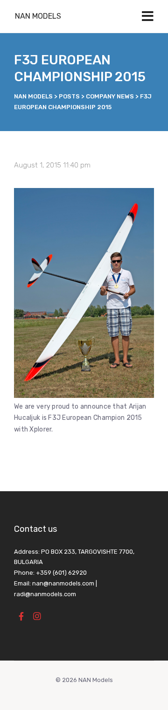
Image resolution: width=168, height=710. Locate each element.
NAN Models (38, 16)
